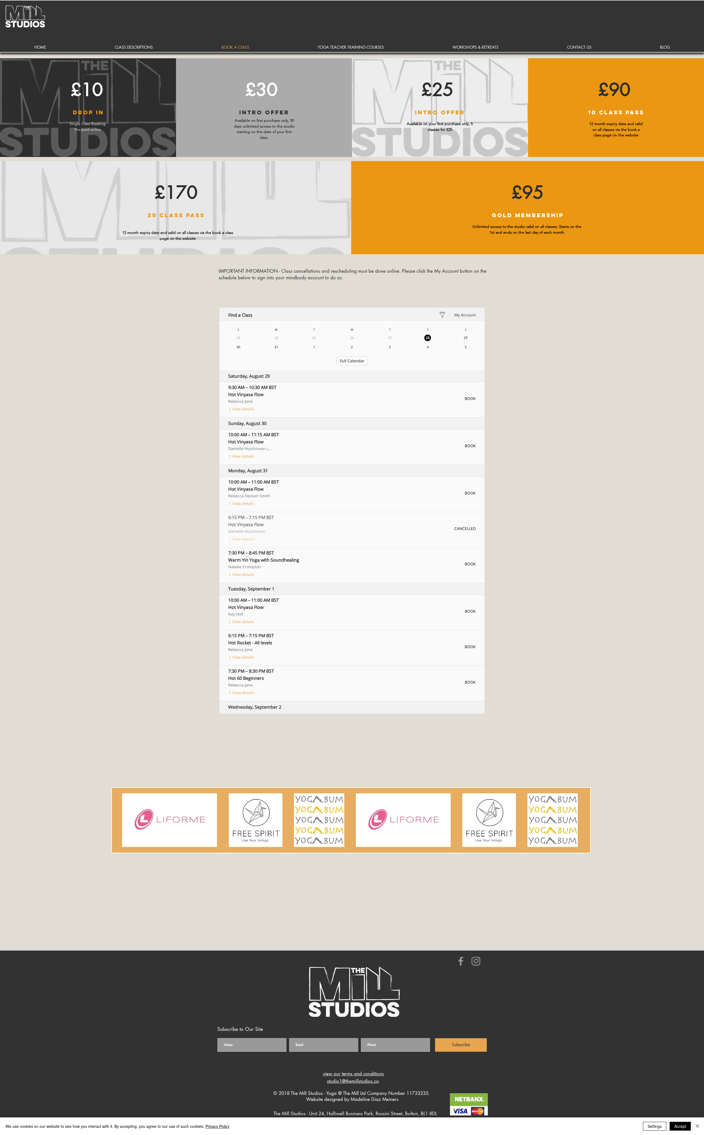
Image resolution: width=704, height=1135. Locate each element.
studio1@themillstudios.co (353, 1081)
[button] (133, 47)
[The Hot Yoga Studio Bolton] (461, 961)
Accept (680, 1126)
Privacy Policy (217, 1126)
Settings (655, 1126)
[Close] (697, 1126)
